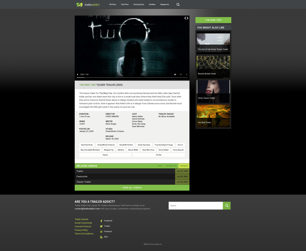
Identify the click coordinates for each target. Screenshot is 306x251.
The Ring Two (87, 84)
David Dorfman (87, 145)
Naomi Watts (133, 150)
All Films (112, 4)
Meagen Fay (109, 150)
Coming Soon (138, 4)
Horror (180, 145)
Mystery (121, 150)
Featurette (81, 176)
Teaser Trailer (83, 182)
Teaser (105, 155)
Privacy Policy (81, 230)
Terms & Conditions (84, 233)
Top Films (125, 4)
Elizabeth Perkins (126, 145)
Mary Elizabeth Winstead (90, 150)
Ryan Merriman (148, 150)
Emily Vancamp (144, 145)
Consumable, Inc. (155, 244)
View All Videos (132, 187)
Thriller (159, 155)
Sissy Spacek (178, 150)
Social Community (83, 223)
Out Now (152, 4)
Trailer (79, 171)
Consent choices (83, 226)
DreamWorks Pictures (106, 145)
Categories (164, 4)
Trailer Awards (81, 219)
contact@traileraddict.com (87, 208)
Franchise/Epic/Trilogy (164, 145)
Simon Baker (164, 150)
